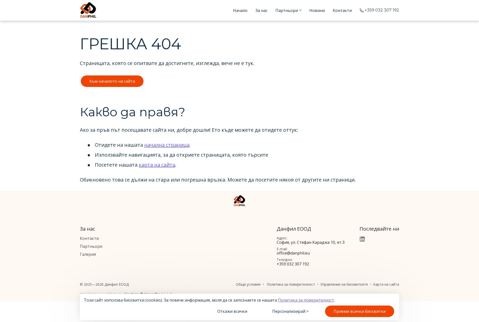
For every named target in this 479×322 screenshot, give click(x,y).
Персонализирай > (290, 311)
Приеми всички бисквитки (360, 311)
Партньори (286, 10)
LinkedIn (362, 239)
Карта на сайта (386, 284)
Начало (240, 10)
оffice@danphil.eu (293, 253)
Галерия (88, 254)
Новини (317, 10)
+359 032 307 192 (382, 10)
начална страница (166, 144)
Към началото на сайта (112, 81)
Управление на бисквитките (344, 284)
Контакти (342, 10)
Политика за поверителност (306, 300)
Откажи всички (232, 311)
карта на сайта (157, 164)
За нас (261, 10)
